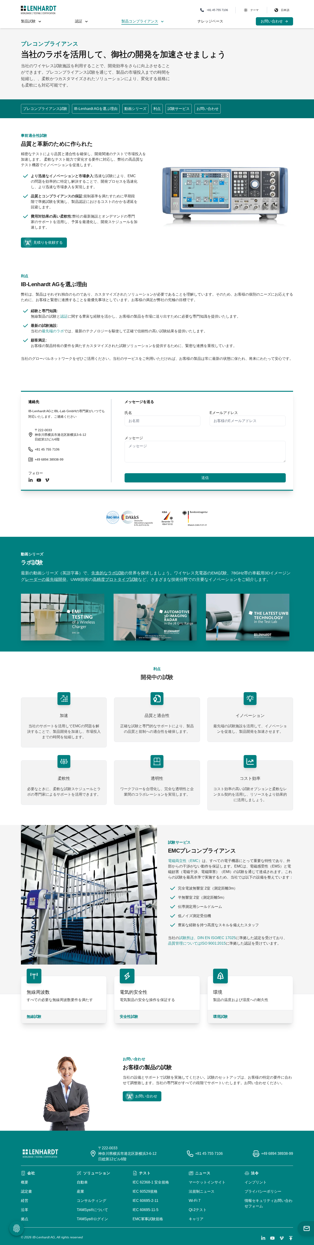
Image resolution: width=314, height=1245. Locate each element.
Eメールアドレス (224, 413)
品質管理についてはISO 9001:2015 (197, 943)
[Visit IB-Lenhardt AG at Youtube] (272, 1238)
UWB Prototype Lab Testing (230, 597)
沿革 (24, 1210)
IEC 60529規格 (145, 1191)
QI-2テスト (198, 1210)
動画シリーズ (135, 109)
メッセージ (134, 438)
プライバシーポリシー (263, 1191)
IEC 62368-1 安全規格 (151, 1182)
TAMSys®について (92, 1210)
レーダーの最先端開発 (45, 579)
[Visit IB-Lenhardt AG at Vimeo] (281, 1238)
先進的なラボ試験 (107, 573)
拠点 (24, 1219)
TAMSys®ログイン (92, 1219)
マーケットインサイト (207, 1182)
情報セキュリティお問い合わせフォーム (268, 1203)
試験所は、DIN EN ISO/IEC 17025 (207, 938)
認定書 (26, 1191)
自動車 (82, 1182)
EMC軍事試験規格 (148, 1219)
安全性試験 (129, 1016)
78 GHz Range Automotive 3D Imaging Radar (152, 597)
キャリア (196, 1219)
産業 (80, 1191)
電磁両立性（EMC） (185, 861)
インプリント (256, 1182)
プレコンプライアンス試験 (45, 109)
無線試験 (34, 1016)
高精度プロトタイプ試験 (115, 579)
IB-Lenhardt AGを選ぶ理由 (95, 109)
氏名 (128, 413)
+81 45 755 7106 (47, 449)
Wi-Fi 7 (194, 1201)
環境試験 (220, 1016)
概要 (24, 1182)
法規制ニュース (201, 1191)
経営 (24, 1201)
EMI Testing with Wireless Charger (51, 597)
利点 (157, 109)
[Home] (38, 10)
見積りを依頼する (48, 242)
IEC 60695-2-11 (145, 1201)
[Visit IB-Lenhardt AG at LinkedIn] (263, 1238)
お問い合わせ (208, 109)
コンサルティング (91, 1201)
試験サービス (179, 109)
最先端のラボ (53, 331)
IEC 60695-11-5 (145, 1210)
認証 (64, 316)
